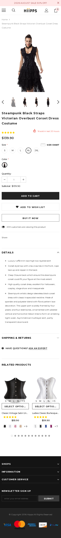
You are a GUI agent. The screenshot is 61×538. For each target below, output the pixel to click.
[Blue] (46, 426)
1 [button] (12, 436)
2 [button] (15, 436)
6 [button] (29, 436)
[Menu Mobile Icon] (4, 10)
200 (9, 227)
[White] (10, 426)
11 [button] (46, 436)
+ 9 (25, 426)
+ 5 (23, 401)
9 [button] (39, 436)
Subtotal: (6, 186)
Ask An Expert (38, 348)
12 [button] (49, 436)
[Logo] (30, 10)
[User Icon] (46, 10)
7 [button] (32, 436)
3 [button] (18, 436)
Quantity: (6, 173)
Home (5, 19)
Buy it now (30, 218)
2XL (36, 150)
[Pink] (15, 426)
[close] (58, 3)
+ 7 (56, 426)
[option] (30, 63)
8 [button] (35, 436)
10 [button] (42, 436)
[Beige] (21, 426)
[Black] (5, 426)
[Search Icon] (13, 10)
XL (28, 150)
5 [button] (25, 436)
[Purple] (51, 426)
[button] (8, 132)
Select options (15, 406)
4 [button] (22, 436)
